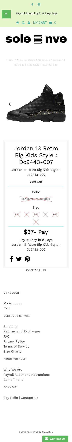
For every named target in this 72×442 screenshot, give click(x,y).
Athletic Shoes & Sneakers (33, 60)
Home (10, 60)
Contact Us (57, 438)
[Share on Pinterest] (27, 260)
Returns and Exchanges (22, 331)
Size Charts (12, 351)
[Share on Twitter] (19, 260)
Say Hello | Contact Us (21, 398)
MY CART (44, 22)
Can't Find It (13, 379)
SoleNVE (47, 432)
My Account (13, 303)
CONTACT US (36, 270)
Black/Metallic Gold (36, 199)
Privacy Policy (14, 341)
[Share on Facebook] (11, 260)
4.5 (17, 214)
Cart (7, 308)
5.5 (36, 214)
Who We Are (13, 369)
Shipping (10, 326)
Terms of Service (16, 346)
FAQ (7, 336)
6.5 (55, 214)
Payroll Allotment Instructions (27, 375)
